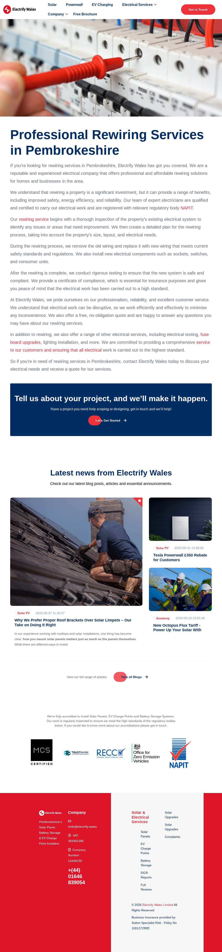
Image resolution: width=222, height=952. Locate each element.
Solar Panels (145, 834)
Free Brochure (85, 14)
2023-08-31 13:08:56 (189, 548)
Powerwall (74, 4)
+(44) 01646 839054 (76, 876)
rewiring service (34, 219)
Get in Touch (198, 9)
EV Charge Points (146, 848)
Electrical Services (137, 4)
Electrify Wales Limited (157, 905)
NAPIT (187, 208)
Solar (52, 4)
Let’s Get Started (108, 420)
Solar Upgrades (171, 815)
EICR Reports (146, 875)
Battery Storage (146, 863)
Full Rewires (146, 887)
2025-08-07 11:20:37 (50, 613)
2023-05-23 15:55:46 (190, 618)
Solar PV (23, 613)
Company (56, 14)
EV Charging (102, 4)
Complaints (172, 836)
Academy (163, 618)
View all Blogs (131, 677)
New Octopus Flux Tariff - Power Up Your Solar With (177, 627)
